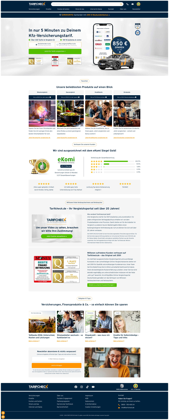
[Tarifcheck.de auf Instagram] (81, 387)
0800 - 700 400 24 (127, 405)
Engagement (64, 399)
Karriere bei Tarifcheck (65, 404)
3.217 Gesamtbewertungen (66, 175)
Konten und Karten (35, 401)
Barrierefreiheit (62, 407)
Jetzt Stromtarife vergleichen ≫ (39, 138)
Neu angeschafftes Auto (67, 44)
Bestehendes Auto (44, 44)
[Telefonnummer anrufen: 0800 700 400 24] (128, 4)
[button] (54, 40)
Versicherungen (34, 396)
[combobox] (87, 4)
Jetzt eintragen (56, 365)
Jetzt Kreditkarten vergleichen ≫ (96, 138)
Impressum (89, 396)
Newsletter (136, 9)
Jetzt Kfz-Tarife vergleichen (54, 51)
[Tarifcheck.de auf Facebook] (76, 387)
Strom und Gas (34, 404)
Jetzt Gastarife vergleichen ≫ (67, 138)
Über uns (123, 9)
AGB (86, 399)
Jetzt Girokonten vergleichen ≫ (124, 138)
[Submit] (121, 4)
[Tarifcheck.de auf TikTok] (87, 387)
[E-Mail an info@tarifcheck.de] (133, 4)
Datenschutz (108, 243)
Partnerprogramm (63, 401)
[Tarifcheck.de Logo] (47, 387)
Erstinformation (90, 404)
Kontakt (111, 9)
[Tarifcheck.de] (37, 4)
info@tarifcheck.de (127, 408)
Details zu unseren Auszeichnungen (101, 285)
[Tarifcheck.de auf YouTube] (93, 387)
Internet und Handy (35, 407)
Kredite (31, 399)
